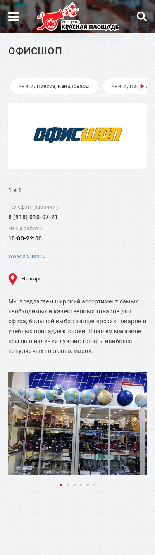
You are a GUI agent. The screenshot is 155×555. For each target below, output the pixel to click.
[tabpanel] (77, 423)
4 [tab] (81, 485)
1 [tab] (61, 485)
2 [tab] (68, 485)
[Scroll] (142, 86)
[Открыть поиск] (142, 16)
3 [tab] (74, 485)
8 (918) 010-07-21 (33, 217)
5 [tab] (87, 485)
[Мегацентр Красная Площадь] (78, 16)
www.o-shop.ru (26, 256)
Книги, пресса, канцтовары (54, 86)
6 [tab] (94, 485)
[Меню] (13, 16)
